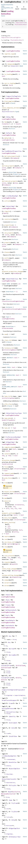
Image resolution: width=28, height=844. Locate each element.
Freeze (8, 605)
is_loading (8, 74)
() (17, 291)
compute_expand (9, 447)
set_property (9, 233)
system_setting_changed (10, 575)
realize (7, 536)
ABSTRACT (10, 357)
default (7, 138)
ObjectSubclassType (14, 413)
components (9, 4)
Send (8, 595)
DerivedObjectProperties (12, 151)
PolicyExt (12, 785)
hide (5, 482)
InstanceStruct (7, 309)
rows (2, 6)
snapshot (7, 562)
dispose (7, 252)
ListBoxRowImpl (12, 196)
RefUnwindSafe (11, 610)
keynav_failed (9, 491)
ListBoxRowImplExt (9, 756)
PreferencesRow (7, 328)
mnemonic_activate (8, 513)
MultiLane (9, 825)
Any (10, 636)
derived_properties (11, 156)
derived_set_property (10, 181)
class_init (8, 340)
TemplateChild (20, 22)
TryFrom (14, 803)
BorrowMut (12, 655)
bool (25, 24)
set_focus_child (10, 542)
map (5, 498)
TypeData (11, 420)
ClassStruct (6, 301)
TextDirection (7, 464)
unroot (6, 585)
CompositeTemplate (13, 96)
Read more (12, 128)
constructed (8, 219)
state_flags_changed (9, 568)
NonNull (4, 420)
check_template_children (11, 108)
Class (12, 103)
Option (9, 544)
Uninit (18, 678)
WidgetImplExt (14, 828)
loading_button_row (7, 7)
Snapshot (14, 564)
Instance (9, 307)
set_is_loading (9, 83)
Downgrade (14, 66)
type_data (7, 418)
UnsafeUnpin (10, 620)
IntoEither (13, 736)
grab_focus (8, 478)
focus (6, 467)
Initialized (20, 665)
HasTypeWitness (8, 708)
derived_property (8, 166)
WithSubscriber (15, 837)
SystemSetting (16, 577)
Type (16, 111)
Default (9, 133)
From (10, 703)
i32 (14, 506)
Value (4, 169)
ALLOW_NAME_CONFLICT (9, 386)
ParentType (10, 326)
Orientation (19, 504)
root (5, 539)
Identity (12, 716)
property (7, 242)
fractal (3, 4)
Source (3, 16)
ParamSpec (14, 158)
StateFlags (17, 570)
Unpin (7, 615)
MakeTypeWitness (11, 712)
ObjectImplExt (14, 768)
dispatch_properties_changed (12, 271)
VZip (13, 820)
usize (4, 167)
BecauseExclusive (8, 794)
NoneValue (12, 762)
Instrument (13, 723)
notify (6, 258)
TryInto (14, 811)
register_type (9, 54)
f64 (3, 455)
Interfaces (10, 291)
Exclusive (16, 792)
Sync (8, 600)
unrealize (7, 583)
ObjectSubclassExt (9, 779)
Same (10, 800)
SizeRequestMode (8, 475)
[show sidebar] (1, 2)
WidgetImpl (10, 442)
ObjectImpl (10, 206)
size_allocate (9, 555)
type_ (6, 428)
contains (7, 454)
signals (7, 211)
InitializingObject (10, 350)
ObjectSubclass (7, 111)
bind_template (9, 101)
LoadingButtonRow (13, 2)
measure (7, 501)
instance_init (9, 348)
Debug (8, 117)
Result (18, 124)
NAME (8, 284)
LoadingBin (16, 37)
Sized (14, 639)
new (5, 334)
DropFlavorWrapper (9, 700)
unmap (6, 580)
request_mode (9, 473)
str (19, 284)
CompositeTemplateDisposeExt (13, 690)
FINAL (9, 367)
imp (2, 9)
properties (8, 225)
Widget (16, 544)
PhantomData (19, 24)
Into (13, 728)
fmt (5, 122)
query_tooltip (9, 522)
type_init (7, 396)
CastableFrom (6, 665)
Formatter (5, 124)
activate (7, 201)
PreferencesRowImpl (13, 437)
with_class (8, 404)
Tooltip (15, 532)
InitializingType (8, 398)
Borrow (11, 649)
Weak (21, 66)
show (5, 547)
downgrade (10, 64)
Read (9, 792)
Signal (5, 213)
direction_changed (8, 460)
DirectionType (19, 468)
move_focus (8, 518)
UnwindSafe (9, 625)
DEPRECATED (10, 375)
